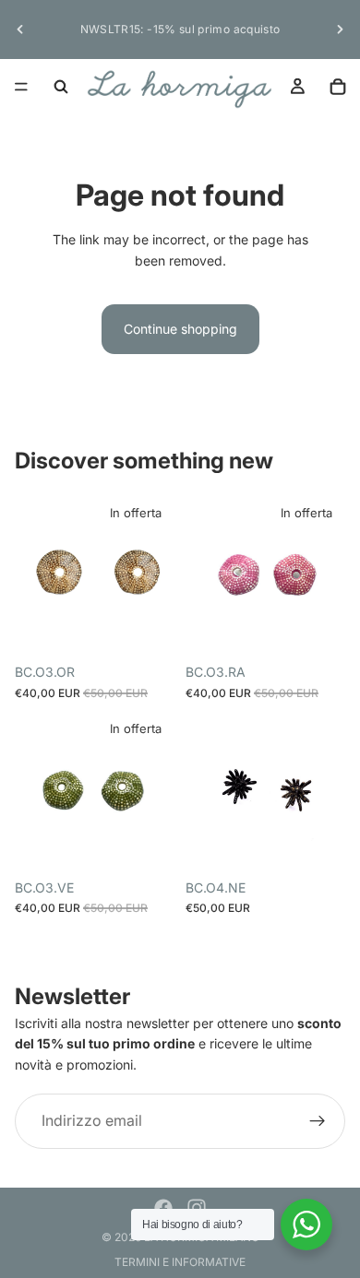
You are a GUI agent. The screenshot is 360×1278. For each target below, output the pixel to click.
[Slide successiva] (339, 29)
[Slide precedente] (20, 29)
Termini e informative (180, 1262)
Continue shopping (180, 329)
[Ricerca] (61, 86)
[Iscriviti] (317, 1121)
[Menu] (21, 86)
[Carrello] (338, 86)
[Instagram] (197, 1208)
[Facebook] (163, 1208)
